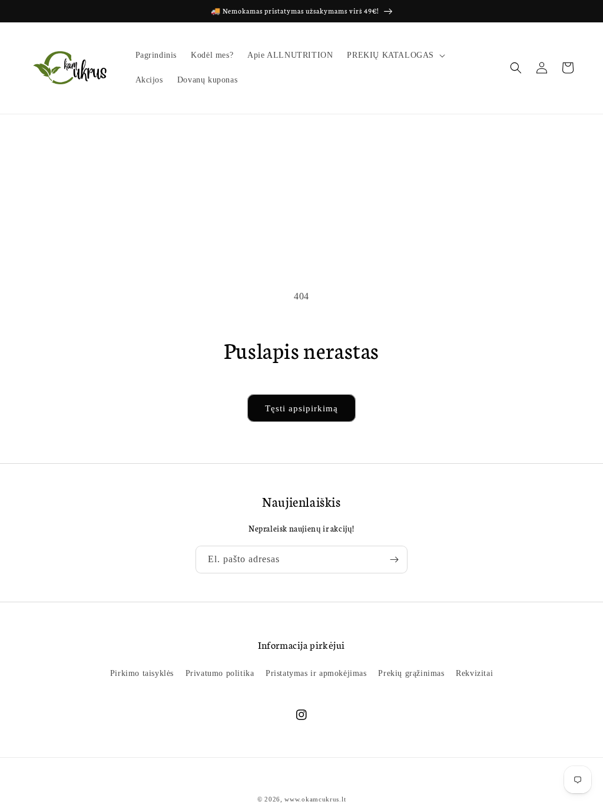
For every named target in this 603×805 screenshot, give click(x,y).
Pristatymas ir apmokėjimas (316, 673)
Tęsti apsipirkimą (301, 408)
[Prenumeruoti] (394, 559)
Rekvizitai (474, 673)
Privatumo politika (219, 673)
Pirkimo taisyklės (142, 673)
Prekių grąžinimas (411, 673)
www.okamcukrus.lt (315, 799)
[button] (395, 55)
